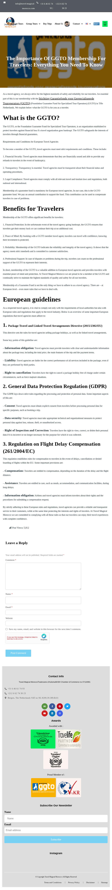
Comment (11, 560)
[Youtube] (45, 713)
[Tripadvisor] (45, 706)
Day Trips (47, 24)
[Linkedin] (52, 713)
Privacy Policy (74, 882)
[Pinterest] (60, 706)
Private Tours (17, 24)
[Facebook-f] (52, 706)
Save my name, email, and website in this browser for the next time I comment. (45, 629)
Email (9, 607)
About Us (59, 24)
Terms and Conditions (53, 882)
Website (9, 618)
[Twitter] (67, 706)
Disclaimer (90, 882)
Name (9, 594)
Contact (76, 24)
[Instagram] (60, 713)
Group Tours (31, 24)
